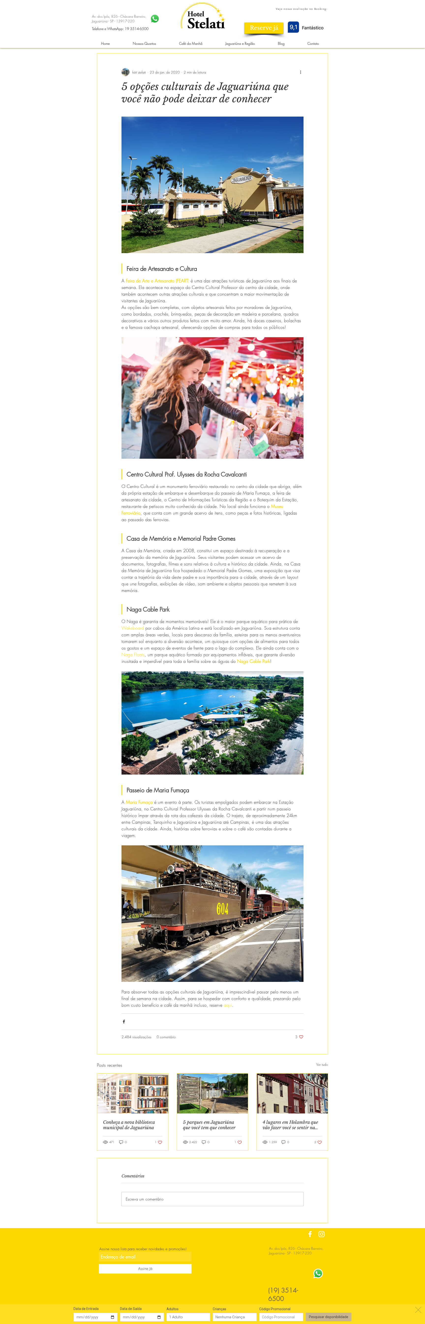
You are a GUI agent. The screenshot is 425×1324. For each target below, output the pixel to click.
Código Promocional (274, 1309)
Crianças (219, 1309)
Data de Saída (131, 1309)
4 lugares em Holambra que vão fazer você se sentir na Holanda (290, 1125)
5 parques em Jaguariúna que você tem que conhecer (209, 1125)
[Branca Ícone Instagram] (322, 1234)
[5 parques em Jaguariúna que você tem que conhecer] (212, 1093)
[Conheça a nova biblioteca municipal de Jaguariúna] (132, 1093)
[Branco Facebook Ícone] (310, 1234)
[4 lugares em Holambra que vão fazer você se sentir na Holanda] (292, 1093)
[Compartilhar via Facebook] (123, 1021)
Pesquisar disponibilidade (328, 1317)
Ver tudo (322, 1064)
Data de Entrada (86, 1309)
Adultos (173, 1309)
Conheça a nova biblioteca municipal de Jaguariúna (129, 1125)
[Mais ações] (301, 72)
